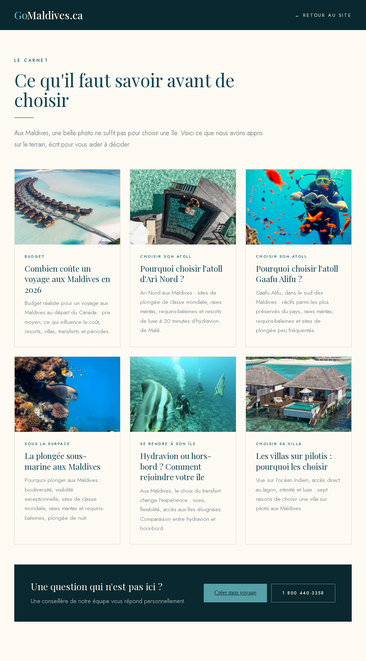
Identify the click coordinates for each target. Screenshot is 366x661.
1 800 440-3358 (303, 593)
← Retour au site (323, 15)
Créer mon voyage (235, 593)
